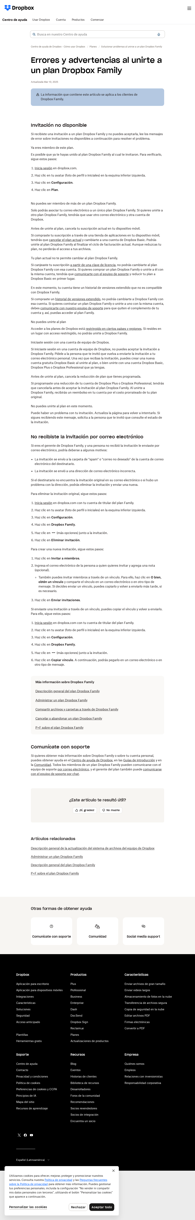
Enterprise (77, 1002)
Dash (73, 1009)
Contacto (22, 1070)
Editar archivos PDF (137, 1015)
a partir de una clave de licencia (93, 265)
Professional (78, 990)
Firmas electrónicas (137, 1022)
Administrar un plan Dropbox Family (61, 700)
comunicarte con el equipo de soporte (101, 274)
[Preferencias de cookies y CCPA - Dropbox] (62, 1190)
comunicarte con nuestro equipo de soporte (71, 308)
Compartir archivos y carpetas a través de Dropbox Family (76, 709)
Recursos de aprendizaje (32, 1108)
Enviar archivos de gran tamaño (145, 983)
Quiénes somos (134, 1063)
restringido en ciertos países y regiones (113, 329)
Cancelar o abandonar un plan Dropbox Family (68, 718)
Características (25, 1002)
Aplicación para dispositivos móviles (39, 990)
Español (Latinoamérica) (30, 1159)
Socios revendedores (83, 1108)
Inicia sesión (43, 168)
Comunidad (42, 765)
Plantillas (22, 1034)
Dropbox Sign (79, 1022)
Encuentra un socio (82, 1121)
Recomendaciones (82, 1101)
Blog (73, 1063)
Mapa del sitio (25, 1101)
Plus (73, 983)
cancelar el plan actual (65, 240)
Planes (74, 1034)
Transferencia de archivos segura (146, 1002)
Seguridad (23, 1015)
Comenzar (97, 19)
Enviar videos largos (137, 990)
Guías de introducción (139, 760)
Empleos (130, 1070)
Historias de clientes (83, 1076)
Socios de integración (84, 1114)
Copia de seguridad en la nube (144, 1009)
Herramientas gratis (29, 1041)
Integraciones (25, 996)
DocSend (76, 1015)
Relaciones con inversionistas (144, 1076)
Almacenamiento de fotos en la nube (148, 996)
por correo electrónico (73, 769)
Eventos (75, 1070)
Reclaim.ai (77, 1028)
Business (76, 996)
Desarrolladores (80, 1089)
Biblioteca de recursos (84, 1083)
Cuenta (61, 19)
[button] (34, 34)
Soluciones (23, 1009)
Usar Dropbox (41, 19)
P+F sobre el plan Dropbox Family (59, 727)
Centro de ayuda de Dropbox (92, 760)
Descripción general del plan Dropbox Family (67, 691)
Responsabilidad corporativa (143, 1083)
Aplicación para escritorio (32, 983)
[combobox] (97, 34)
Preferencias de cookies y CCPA (36, 1089)
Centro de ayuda (14, 20)
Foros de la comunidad (85, 1095)
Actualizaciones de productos (89, 1041)
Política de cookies (28, 1083)
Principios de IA (26, 1095)
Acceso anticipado (28, 1022)
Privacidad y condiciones (32, 1076)
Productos (78, 19)
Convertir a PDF (135, 1028)
